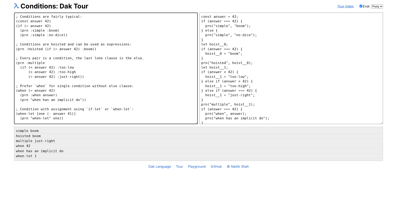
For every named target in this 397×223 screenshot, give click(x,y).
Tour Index (345, 6)
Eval (366, 6)
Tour (179, 166)
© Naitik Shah (238, 166)
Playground (197, 166)
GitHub (216, 166)
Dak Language (159, 166)
